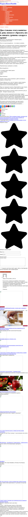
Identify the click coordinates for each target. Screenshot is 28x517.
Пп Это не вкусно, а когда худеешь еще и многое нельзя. (13, 481)
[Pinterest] (6, 106)
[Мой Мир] (4, 106)
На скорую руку (9, 17)
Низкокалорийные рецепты (11, 19)
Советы (4, 24)
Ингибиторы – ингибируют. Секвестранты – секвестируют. (14, 442)
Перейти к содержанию (5, 0)
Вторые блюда (8, 11)
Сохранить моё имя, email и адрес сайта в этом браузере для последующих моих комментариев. (13, 269)
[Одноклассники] (3, 106)
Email (1, 254)
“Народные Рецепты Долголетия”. (8, 411)
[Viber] (10, 106)
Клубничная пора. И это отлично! (8, 391)
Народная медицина (7, 7)
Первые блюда (8, 20)
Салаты (7, 22)
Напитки (7, 18)
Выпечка (7, 12)
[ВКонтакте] (1, 106)
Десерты (7, 13)
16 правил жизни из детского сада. (8, 339)
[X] (8, 106)
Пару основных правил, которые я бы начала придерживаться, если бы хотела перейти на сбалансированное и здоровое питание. (13, 117)
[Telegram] (14, 106)
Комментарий (3, 256)
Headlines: (2, 461)
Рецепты (5, 9)
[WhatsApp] (12, 106)
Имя (1, 252)
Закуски (7, 16)
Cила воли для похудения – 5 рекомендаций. (10, 371)
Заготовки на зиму (9, 14)
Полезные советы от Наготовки (8, 4)
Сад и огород (6, 23)
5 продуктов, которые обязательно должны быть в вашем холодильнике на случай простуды (13, 353)
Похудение (5, 8)
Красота (4, 6)
